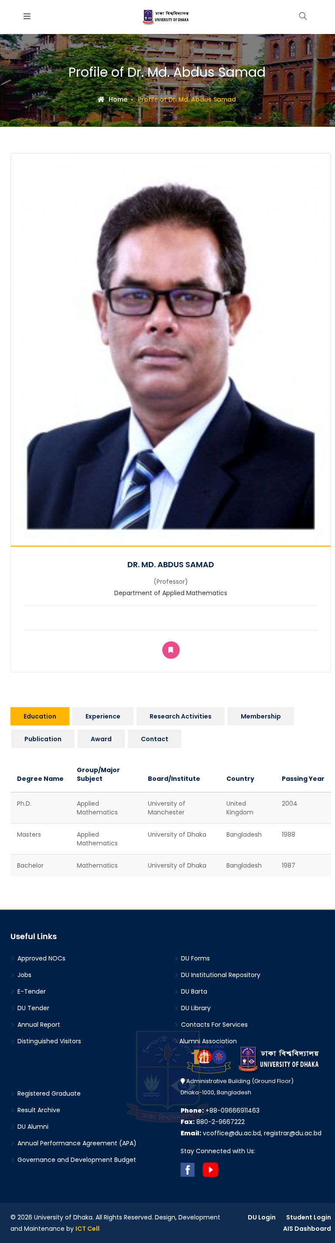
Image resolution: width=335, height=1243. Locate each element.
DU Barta (193, 991)
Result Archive (38, 1110)
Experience (102, 716)
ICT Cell (87, 1228)
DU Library (195, 1008)
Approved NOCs (40, 958)
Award (101, 739)
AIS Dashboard (307, 1228)
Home (117, 99)
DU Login (262, 1217)
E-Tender (31, 991)
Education (40, 716)
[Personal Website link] (171, 650)
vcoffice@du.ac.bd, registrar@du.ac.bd (251, 1133)
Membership (261, 716)
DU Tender (32, 1008)
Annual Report (38, 1024)
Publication (43, 739)
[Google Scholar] (171, 624)
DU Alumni (32, 1126)
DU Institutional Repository (219, 975)
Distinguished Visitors (48, 1041)
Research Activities (181, 716)
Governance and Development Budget (76, 1159)
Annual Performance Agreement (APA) (76, 1143)
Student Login (308, 1217)
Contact (154, 739)
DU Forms (194, 958)
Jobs (23, 975)
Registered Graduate (48, 1093)
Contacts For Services (213, 1024)
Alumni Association (208, 1041)
